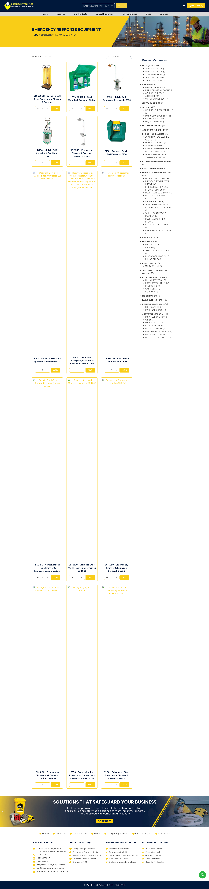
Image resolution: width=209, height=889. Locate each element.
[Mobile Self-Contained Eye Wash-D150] (116, 77)
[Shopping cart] (183, 6)
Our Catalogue (130, 14)
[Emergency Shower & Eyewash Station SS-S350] (82, 131)
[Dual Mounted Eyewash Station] (82, 77)
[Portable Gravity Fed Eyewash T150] (116, 131)
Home (44, 14)
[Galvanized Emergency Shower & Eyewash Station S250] (82, 262)
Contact (164, 14)
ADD (55, 108)
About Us (60, 14)
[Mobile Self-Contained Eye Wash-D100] (47, 131)
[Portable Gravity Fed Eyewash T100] (116, 262)
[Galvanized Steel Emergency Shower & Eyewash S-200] (116, 677)
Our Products (80, 14)
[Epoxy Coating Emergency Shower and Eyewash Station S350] (82, 677)
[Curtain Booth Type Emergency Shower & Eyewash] (47, 77)
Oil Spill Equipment (105, 14)
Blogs (148, 14)
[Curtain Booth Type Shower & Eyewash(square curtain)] (47, 469)
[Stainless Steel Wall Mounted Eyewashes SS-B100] (82, 469)
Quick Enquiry (196, 6)
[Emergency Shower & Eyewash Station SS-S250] (116, 469)
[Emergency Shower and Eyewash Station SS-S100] (47, 677)
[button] (2, 811)
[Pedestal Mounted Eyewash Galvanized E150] (47, 262)
